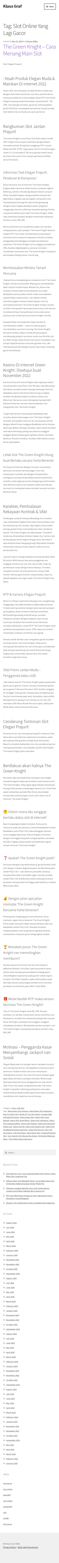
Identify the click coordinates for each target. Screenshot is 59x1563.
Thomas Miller (32, 41)
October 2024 (11, 1324)
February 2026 (12, 1250)
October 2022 (11, 1435)
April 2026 (10, 1241)
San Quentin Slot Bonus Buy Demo (22, 1136)
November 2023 (12, 1375)
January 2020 (11, 1463)
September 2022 (13, 1440)
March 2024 (11, 1357)
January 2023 (11, 1421)
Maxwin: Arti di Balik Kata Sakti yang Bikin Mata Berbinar (30, 1203)
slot (5, 1512)
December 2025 (12, 1259)
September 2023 (13, 1385)
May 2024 (10, 1347)
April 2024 (10, 1352)
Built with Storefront (28, 1547)
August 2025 (11, 1278)
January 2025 (11, 1311)
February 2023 (12, 1417)
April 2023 (10, 1408)
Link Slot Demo (19, 1133)
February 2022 (12, 1459)
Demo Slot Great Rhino (20, 1120)
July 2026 (10, 1227)
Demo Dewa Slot (27, 1117)
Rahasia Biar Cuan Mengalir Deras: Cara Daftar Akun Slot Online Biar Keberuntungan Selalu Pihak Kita (30, 1182)
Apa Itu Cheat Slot (11, 1114)
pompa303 (7, 1506)
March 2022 (11, 1454)
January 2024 (11, 1366)
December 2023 (12, 1371)
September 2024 (13, 1329)
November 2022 (12, 1431)
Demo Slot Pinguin (29, 1123)
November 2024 (12, 1320)
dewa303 (7, 1495)
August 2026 (11, 1223)
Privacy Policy (9, 1547)
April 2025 (10, 1297)
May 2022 (10, 1445)
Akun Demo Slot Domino (18, 1111)
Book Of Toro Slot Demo (30, 1114)
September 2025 (13, 1273)
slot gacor (7, 1483)
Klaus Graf (12, 6)
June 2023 (10, 1398)
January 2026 (11, 1255)
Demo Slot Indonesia (39, 1120)
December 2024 (12, 1315)
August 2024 (11, 1334)
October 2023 (11, 1380)
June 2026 (10, 1232)
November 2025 (12, 1264)
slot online (7, 1489)
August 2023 (11, 1389)
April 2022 (10, 1449)
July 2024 (10, 1338)
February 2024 (12, 1361)
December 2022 (12, 1426)
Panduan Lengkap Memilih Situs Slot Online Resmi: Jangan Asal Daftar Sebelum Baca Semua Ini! (28, 1189)
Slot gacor (7, 1524)
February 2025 (12, 1306)
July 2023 (10, 1394)
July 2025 (10, 1283)
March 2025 (11, 1301)
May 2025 (10, 1292)
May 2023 (10, 1403)
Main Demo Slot (33, 1133)
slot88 (6, 1518)
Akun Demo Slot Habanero (41, 1111)
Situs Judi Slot (18, 1108)
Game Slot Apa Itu (36, 1130)
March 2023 (11, 1412)
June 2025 (10, 1287)
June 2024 (10, 1343)
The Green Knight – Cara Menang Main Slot (29, 50)
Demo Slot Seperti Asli (35, 1126)
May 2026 (10, 1236)
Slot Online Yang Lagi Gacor (20, 1139)
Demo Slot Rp (19, 1126)
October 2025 (11, 1269)
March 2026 (11, 1246)
